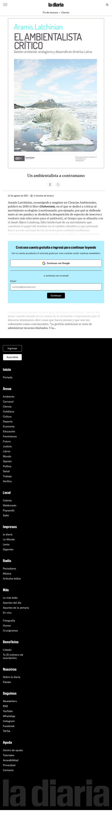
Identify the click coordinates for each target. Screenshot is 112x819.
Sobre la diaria (11, 677)
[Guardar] (50, 184)
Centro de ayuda (13, 750)
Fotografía (9, 620)
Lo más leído (10, 597)
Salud (6, 471)
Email (13, 281)
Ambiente (8, 396)
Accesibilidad (10, 760)
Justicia (7, 446)
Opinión (7, 461)
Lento (6, 544)
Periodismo (9, 568)
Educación (9, 431)
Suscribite (12, 357)
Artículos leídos (12, 578)
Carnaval (8, 401)
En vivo (7, 612)
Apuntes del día (12, 602)
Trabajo (7, 476)
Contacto (8, 770)
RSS (5, 706)
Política (7, 466)
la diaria (7, 534)
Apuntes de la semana (16, 607)
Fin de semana (50, 12)
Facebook (9, 726)
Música (7, 573)
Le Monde (9, 539)
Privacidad (9, 765)
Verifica (7, 481)
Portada (7, 377)
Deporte (8, 421)
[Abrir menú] (5, 4)
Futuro (7, 441)
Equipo (7, 682)
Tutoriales (8, 755)
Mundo (7, 456)
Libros (6, 451)
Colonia (7, 500)
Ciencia (65, 12)
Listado (7, 649)
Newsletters (10, 701)
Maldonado (9, 505)
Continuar (56, 295)
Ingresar (12, 348)
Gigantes (8, 549)
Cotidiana (8, 411)
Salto (6, 515)
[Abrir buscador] (107, 5)
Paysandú (8, 510)
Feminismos (10, 436)
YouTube (8, 711)
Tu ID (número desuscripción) (13, 656)
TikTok (6, 731)
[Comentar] (58, 184)
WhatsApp (9, 716)
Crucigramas (10, 630)
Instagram (9, 721)
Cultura (7, 416)
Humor (7, 625)
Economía (8, 426)
